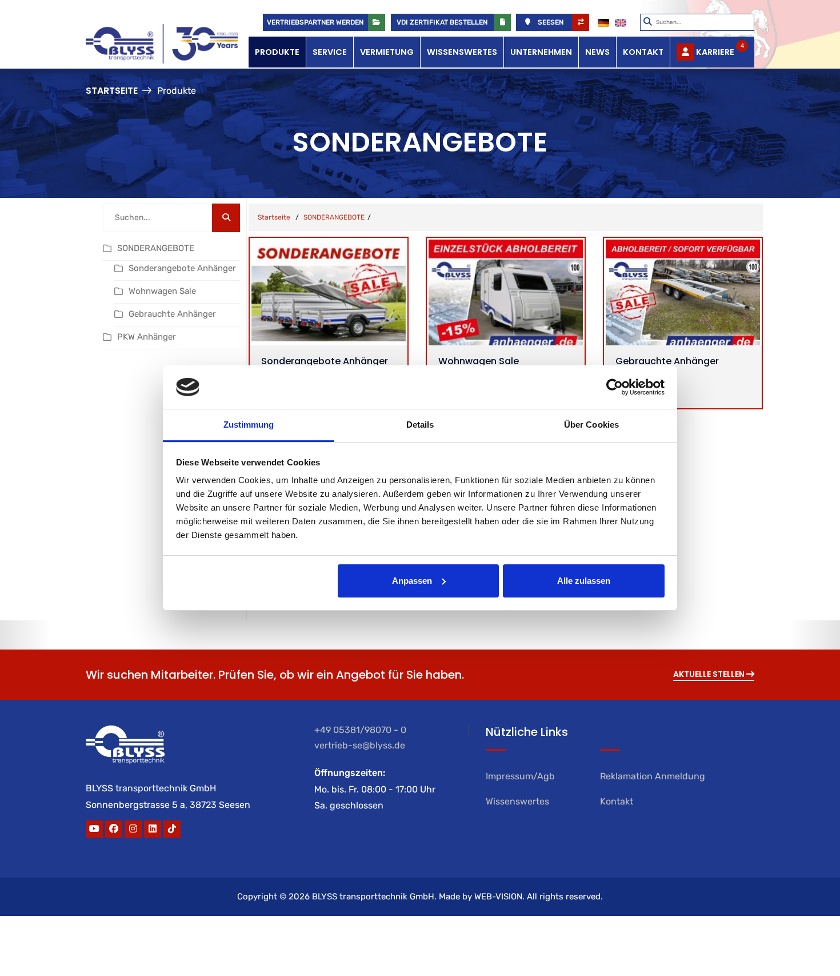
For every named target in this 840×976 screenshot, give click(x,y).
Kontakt (643, 52)
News (597, 52)
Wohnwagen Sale (162, 291)
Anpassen (412, 580)
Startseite (112, 90)
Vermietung (387, 52)
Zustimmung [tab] (248, 424)
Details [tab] (420, 424)
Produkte (277, 52)
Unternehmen (541, 52)
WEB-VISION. (499, 896)
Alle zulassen (583, 580)
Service (330, 52)
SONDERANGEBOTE (155, 248)
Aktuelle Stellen (709, 674)
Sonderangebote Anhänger (182, 268)
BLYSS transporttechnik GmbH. (374, 896)
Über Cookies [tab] (591, 424)
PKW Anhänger (146, 337)
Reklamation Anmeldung (652, 776)
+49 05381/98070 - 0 (360, 729)
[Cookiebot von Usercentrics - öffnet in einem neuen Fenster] (615, 387)
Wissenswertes (462, 52)
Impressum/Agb (520, 776)
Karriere (720, 50)
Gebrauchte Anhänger (172, 314)
